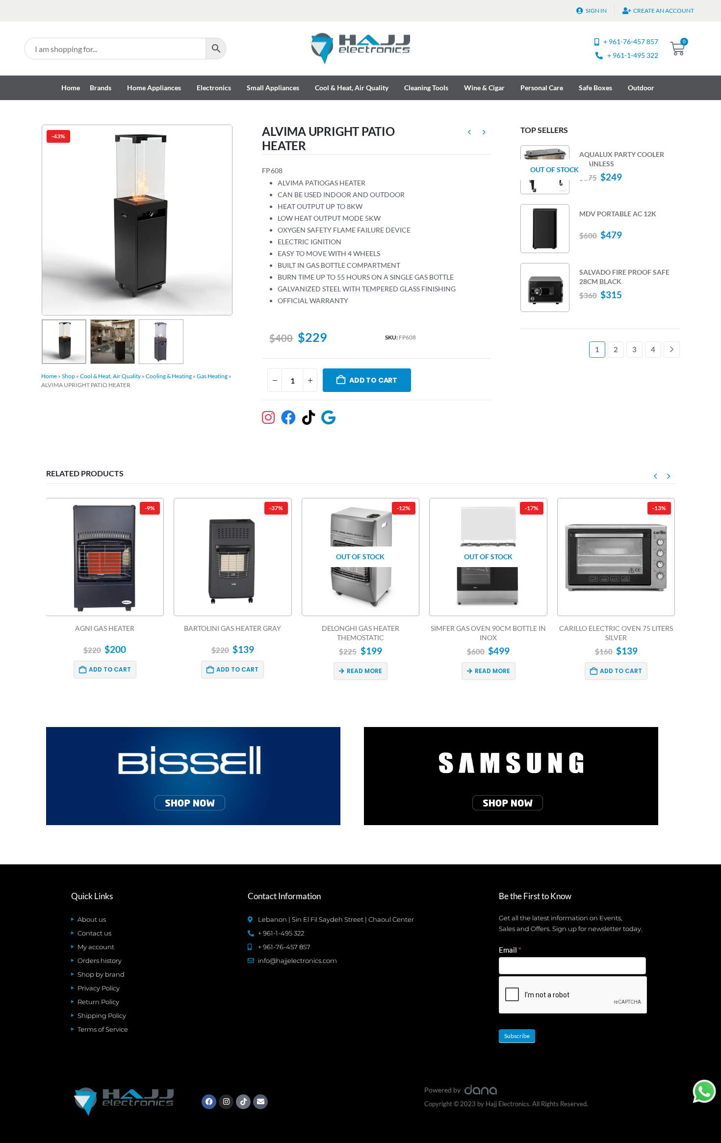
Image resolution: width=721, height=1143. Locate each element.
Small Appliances (273, 87)
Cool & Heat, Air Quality (351, 87)
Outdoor (641, 87)
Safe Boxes (595, 87)
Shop (68, 376)
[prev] (469, 133)
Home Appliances (154, 87)
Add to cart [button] (120, 669)
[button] (43, 219)
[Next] (672, 349)
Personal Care (541, 87)
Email (510, 949)
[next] (484, 133)
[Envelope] (260, 1101)
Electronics (214, 87)
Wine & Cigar (484, 87)
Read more (246, 671)
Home (70, 87)
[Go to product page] (544, 228)
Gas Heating (212, 376)
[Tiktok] (243, 1101)
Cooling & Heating (169, 376)
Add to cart (373, 380)
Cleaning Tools (426, 87)
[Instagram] (226, 1101)
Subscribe (517, 1035)
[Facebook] (209, 1101)
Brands (100, 87)
